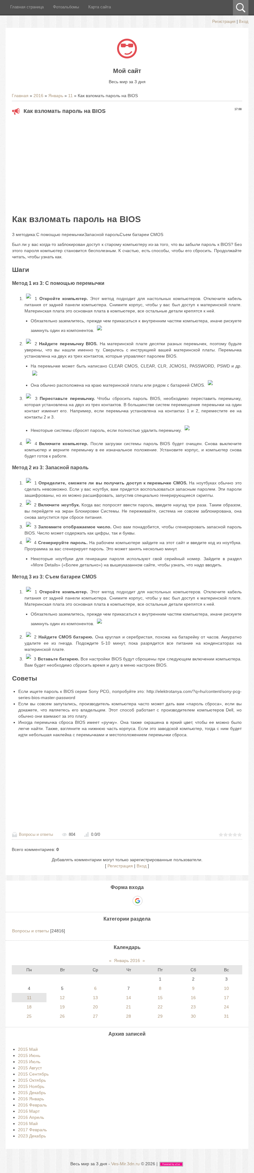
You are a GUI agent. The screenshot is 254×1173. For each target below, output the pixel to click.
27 (95, 1016)
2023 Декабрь (32, 1135)
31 (226, 1016)
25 (29, 1016)
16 (193, 997)
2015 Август (30, 1067)
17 (226, 997)
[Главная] (127, 56)
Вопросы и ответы (36, 834)
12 (62, 997)
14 (128, 997)
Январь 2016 (127, 960)
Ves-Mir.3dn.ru (125, 1163)
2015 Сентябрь (33, 1074)
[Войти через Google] (137, 901)
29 (160, 1016)
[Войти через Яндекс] (126, 900)
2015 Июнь (29, 1055)
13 (95, 997)
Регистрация (223, 21)
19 (62, 1006)
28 (128, 1016)
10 (226, 988)
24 (226, 1006)
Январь (55, 95)
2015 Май (28, 1049)
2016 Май (28, 1123)
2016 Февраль (32, 1104)
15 (160, 997)
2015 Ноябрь (31, 1086)
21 (128, 1006)
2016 (38, 95)
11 (70, 95)
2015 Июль (29, 1061)
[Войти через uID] (105, 900)
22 (160, 1006)
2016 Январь (31, 1098)
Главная (20, 95)
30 (193, 1016)
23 (193, 1006)
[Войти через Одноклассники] (148, 900)
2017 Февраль (32, 1129)
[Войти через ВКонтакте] (116, 900)
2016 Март (29, 1111)
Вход (243, 21)
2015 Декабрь (32, 1092)
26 (62, 1016)
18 (29, 1006)
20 (95, 1006)
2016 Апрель (31, 1117)
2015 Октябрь (32, 1080)
